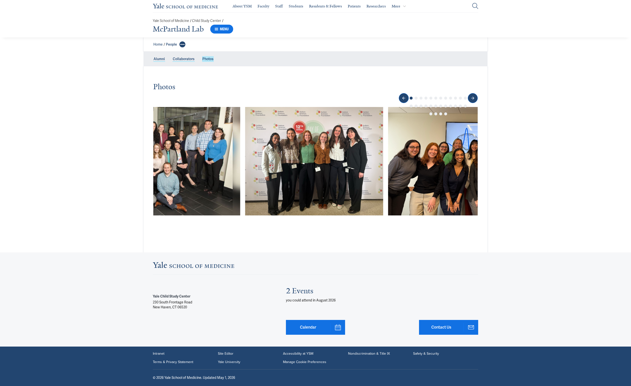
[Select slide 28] (445, 113)
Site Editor (225, 353)
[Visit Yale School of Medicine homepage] (193, 266)
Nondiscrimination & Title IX (369, 353)
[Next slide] (473, 98)
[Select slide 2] (416, 98)
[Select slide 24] (465, 106)
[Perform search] (475, 6)
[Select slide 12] (465, 98)
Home (158, 44)
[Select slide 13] (411, 106)
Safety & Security (426, 353)
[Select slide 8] (445, 98)
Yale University (229, 362)
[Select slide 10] (455, 98)
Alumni (159, 59)
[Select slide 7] (440, 98)
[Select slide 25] (430, 113)
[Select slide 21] (450, 106)
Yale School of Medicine (171, 21)
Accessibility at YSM (298, 353)
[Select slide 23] (460, 106)
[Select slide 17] (430, 106)
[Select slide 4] (425, 98)
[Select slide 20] (445, 106)
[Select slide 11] (460, 98)
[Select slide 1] (411, 98)
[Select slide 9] (450, 98)
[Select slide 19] (440, 106)
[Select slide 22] (455, 106)
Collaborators (183, 59)
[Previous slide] (404, 98)
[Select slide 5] (430, 98)
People (171, 44)
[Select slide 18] (435, 106)
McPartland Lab (178, 29)
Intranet (158, 353)
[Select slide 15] (421, 106)
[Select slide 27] (440, 113)
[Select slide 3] (421, 98)
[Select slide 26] (435, 113)
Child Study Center (206, 21)
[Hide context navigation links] (182, 44)
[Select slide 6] (435, 98)
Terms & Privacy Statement (173, 362)
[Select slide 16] (425, 106)
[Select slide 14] (416, 106)
